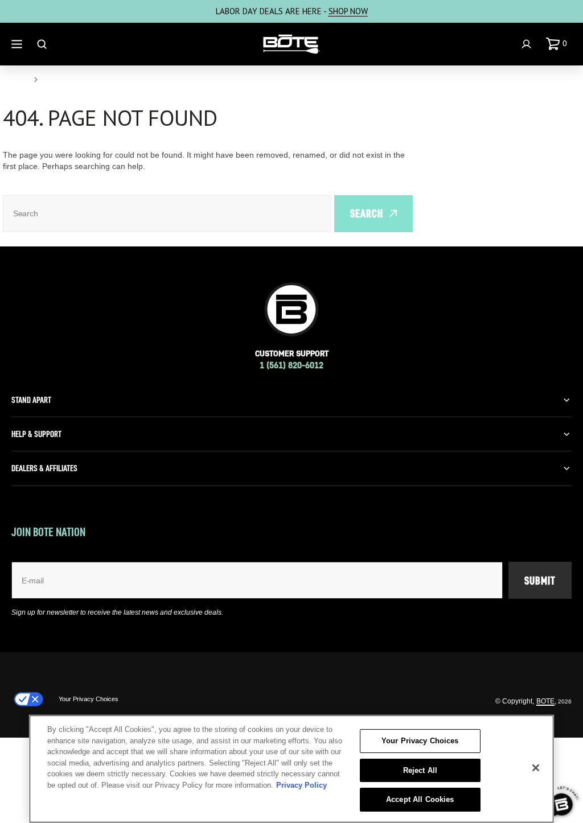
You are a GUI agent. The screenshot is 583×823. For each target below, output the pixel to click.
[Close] (535, 767)
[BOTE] (291, 44)
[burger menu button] (18, 44)
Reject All (420, 770)
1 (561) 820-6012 (291, 365)
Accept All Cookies (420, 799)
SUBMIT (540, 580)
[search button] (43, 44)
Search (366, 213)
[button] (559, 44)
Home (15, 79)
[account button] (528, 44)
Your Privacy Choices (88, 699)
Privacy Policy (301, 785)
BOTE (545, 701)
